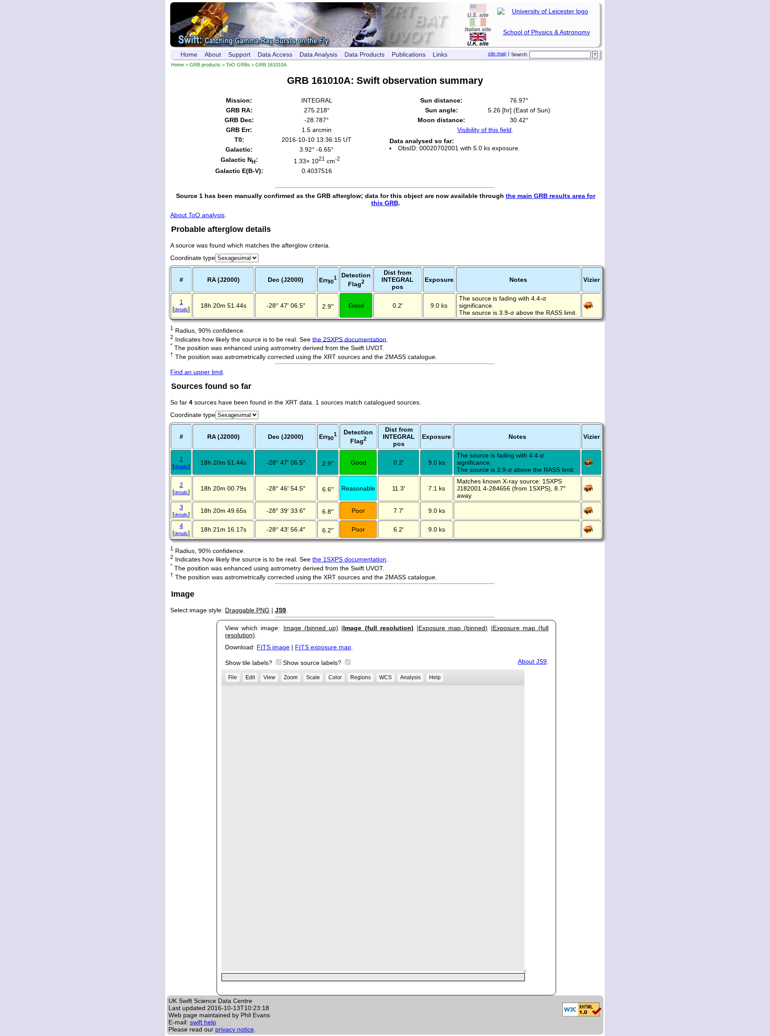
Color (335, 677)
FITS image (273, 647)
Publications (409, 54)
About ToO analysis (197, 215)
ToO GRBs (238, 64)
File (232, 677)
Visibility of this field (484, 129)
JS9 (280, 610)
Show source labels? (313, 662)
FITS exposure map (323, 647)
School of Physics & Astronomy (546, 32)
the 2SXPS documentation (349, 339)
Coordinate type (192, 257)
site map (497, 53)
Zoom (291, 677)
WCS (385, 677)
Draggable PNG (247, 610)
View (269, 677)
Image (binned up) (310, 628)
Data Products (364, 54)
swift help (203, 1022)
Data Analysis (318, 54)
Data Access (275, 54)
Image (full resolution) (378, 628)
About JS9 (532, 661)
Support (239, 54)
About (213, 54)
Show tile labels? (249, 662)
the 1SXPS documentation (349, 559)
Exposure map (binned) (452, 628)
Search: (519, 54)
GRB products (205, 64)
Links (440, 54)
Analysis (410, 677)
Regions (360, 677)
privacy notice (234, 1029)
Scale (313, 677)
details (181, 309)
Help (435, 677)
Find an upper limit (196, 372)
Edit (250, 677)
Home (188, 54)
